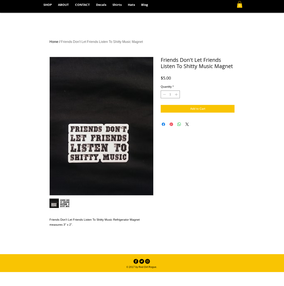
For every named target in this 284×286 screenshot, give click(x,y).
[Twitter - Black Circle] (141, 261)
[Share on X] (187, 124)
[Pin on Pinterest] (171, 124)
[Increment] (176, 94)
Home (53, 42)
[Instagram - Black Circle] (147, 261)
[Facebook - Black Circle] (135, 261)
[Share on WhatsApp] (179, 124)
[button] (239, 4)
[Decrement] (164, 94)
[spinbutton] (170, 94)
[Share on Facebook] (163, 124)
